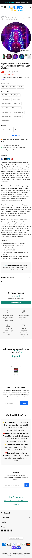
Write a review (16, 302)
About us (4, 553)
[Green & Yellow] (7, 105)
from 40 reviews (14, 352)
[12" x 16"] (13, 89)
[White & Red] (18, 118)
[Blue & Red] (5, 97)
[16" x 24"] (21, 89)
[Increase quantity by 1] (16, 129)
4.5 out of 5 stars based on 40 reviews (16, 501)
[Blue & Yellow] (15, 97)
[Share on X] (5, 159)
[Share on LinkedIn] (8, 159)
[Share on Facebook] (2, 159)
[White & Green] (7, 114)
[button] (9, 57)
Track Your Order (17, 553)
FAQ (10, 553)
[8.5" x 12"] (5, 89)
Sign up (24, 403)
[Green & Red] (17, 101)
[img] (16, 351)
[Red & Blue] (17, 105)
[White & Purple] (7, 118)
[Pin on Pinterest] (12, 159)
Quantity (3, 125)
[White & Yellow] (7, 123)
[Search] (26, 485)
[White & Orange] (19, 114)
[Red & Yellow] (6, 110)
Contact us (27, 553)
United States (15, 538)
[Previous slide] (1, 56)
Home (3, 16)
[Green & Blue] (6, 101)
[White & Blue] (16, 110)
